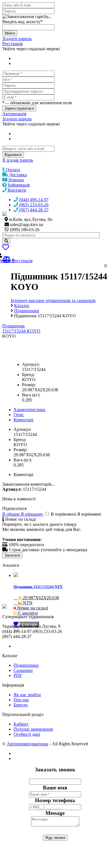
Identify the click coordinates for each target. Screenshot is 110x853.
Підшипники (26, 665)
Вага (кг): (31, 394)
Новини (15, 179)
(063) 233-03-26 (33, 204)
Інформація (18, 185)
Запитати (12, 555)
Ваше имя (55, 788)
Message (55, 813)
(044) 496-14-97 (33, 199)
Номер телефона (55, 800)
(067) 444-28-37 (33, 209)
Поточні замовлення (33, 729)
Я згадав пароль (17, 160)
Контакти (16, 190)
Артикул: (31, 364)
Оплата (12, 169)
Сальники (23, 670)
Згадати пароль (17, 38)
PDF (18, 675)
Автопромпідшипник (27, 743)
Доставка (17, 174)
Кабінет (21, 724)
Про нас (21, 699)
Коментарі (23, 419)
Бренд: (28, 374)
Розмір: (29, 384)
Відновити (13, 155)
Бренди (21, 704)
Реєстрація (12, 43)
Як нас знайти (27, 694)
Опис (19, 414)
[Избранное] (5, 248)
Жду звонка (55, 837)
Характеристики (29, 409)
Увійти (10, 33)
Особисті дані (27, 734)
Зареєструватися (19, 108)
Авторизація (14, 113)
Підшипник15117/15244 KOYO (21, 328)
